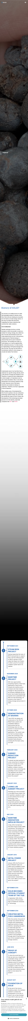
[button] (25, 2)
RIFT (11, 401)
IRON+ (16, 401)
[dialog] (14, 1009)
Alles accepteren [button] (14, 1014)
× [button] (26, 998)
